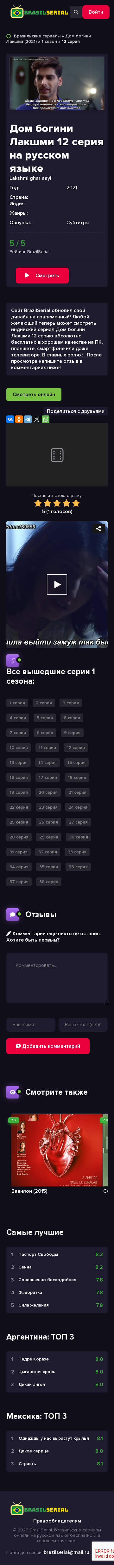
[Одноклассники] (19, 419)
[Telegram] (28, 419)
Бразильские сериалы (37, 36)
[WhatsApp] (45, 419)
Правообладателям (57, 1521)
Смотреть (47, 275)
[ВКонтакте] (10, 419)
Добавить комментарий (50, 1046)
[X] (37, 419)
